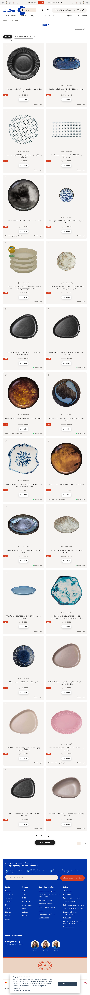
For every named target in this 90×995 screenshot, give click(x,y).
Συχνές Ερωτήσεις (69, 901)
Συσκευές (8, 901)
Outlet (7, 919)
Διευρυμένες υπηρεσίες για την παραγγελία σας (49, 895)
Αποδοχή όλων (67, 983)
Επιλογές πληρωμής (45, 900)
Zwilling (24, 908)
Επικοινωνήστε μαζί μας (47, 914)
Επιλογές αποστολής (45, 903)
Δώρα (84, 16)
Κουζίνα (8, 891)
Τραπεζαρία (9, 894)
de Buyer (25, 912)
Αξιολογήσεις (67, 891)
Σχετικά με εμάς (68, 927)
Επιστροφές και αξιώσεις (47, 891)
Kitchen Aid (26, 901)
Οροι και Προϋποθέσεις (47, 907)
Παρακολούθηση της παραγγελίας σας (70, 913)
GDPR (41, 911)
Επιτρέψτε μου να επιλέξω (21, 990)
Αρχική (7, 915)
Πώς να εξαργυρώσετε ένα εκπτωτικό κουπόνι (72, 922)
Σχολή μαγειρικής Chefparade (73, 908)
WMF (24, 891)
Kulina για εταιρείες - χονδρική (73, 905)
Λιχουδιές (8, 898)
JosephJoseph (27, 905)
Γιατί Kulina (67, 918)
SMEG (24, 898)
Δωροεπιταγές (44, 918)
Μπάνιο (7, 908)
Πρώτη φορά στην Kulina (71, 898)
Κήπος (7, 905)
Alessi (24, 894)
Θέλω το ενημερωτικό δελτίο (72, 878)
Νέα (78, 16)
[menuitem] (6, 16)
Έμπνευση (71, 16)
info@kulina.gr (13, 941)
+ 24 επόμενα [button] (45, 842)
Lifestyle (8, 912)
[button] (45, 36)
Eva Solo (25, 915)
